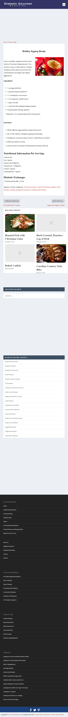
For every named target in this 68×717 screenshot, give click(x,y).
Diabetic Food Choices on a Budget (12, 695)
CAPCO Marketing (13, 714)
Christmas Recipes (30, 187)
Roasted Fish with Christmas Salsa (15, 237)
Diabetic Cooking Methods (10, 638)
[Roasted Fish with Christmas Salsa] (20, 223)
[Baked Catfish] (20, 253)
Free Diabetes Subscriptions (11, 525)
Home (5, 42)
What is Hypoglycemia (9, 664)
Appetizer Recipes (10, 366)
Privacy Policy (38, 714)
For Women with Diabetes (10, 588)
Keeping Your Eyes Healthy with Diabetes (14, 660)
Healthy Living (7, 517)
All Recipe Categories (11, 436)
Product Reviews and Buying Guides (13, 529)
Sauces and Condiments (12, 409)
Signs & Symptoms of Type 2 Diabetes (13, 684)
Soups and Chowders (11, 423)
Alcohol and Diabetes (9, 672)
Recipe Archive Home (11, 361)
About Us (5, 542)
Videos (5, 521)
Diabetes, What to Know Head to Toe (13, 680)
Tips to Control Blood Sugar (10, 699)
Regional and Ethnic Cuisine (13, 396)
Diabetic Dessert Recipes (12, 379)
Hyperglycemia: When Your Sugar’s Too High (15, 688)
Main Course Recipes (11, 392)
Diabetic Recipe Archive (9, 510)
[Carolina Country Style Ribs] (51, 253)
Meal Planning (7, 634)
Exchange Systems (8, 668)
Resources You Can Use (9, 533)
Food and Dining (7, 514)
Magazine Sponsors (8, 546)
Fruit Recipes (9, 383)
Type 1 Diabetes (7, 580)
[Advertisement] (34, 24)
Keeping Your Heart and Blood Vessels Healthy (16, 656)
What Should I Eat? (8, 622)
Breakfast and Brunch (11, 370)
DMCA (62, 714)
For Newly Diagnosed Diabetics (11, 576)
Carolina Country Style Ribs (49, 267)
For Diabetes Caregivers (9, 600)
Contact (5, 554)
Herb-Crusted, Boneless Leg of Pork (49, 237)
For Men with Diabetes (9, 592)
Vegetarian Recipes (11, 431)
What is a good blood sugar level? (12, 676)
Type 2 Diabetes (7, 584)
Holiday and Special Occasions (20, 190)
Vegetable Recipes (10, 427)
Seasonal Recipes (10, 414)
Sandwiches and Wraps (12, 405)
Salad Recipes (9, 401)
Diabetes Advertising (9, 550)
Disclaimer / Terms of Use (51, 714)
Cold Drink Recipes (43, 187)
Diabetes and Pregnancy (10, 596)
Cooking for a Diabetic (9, 691)
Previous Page (12, 42)
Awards (5, 558)
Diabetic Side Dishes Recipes (13, 418)
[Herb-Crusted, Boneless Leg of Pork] (51, 223)
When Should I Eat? (8, 626)
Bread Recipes (9, 374)
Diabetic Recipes (7, 618)
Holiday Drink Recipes (38, 190)
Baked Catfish (13, 265)
